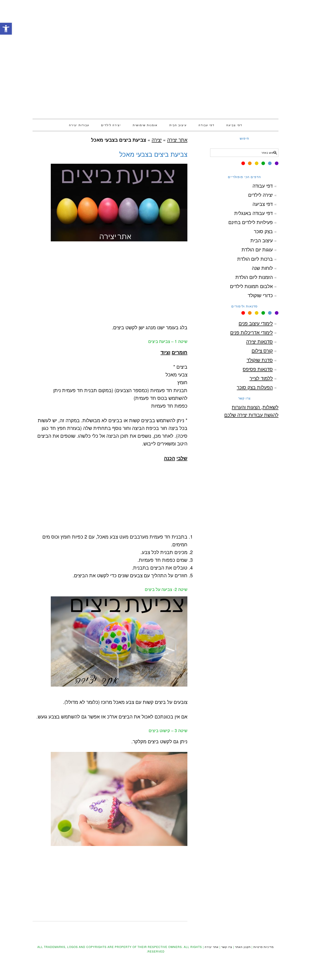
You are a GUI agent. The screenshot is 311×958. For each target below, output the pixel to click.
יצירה (157, 139)
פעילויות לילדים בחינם (250, 222)
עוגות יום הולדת (257, 249)
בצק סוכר (263, 231)
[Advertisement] (155, 76)
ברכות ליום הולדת (255, 258)
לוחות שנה (262, 267)
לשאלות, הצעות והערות (255, 407)
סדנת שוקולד (260, 359)
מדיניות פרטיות (263, 947)
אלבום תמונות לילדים (251, 286)
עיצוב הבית (261, 240)
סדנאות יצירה (259, 341)
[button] (6, 29)
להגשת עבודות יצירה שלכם (251, 414)
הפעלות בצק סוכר (255, 387)
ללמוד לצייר (261, 378)
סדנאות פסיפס (258, 368)
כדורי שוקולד (260, 295)
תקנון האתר (243, 947)
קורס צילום (262, 350)
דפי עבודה (262, 185)
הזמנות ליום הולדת (254, 276)
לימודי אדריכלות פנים (251, 332)
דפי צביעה (262, 203)
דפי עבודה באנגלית (253, 212)
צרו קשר (226, 947)
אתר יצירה (155, 23)
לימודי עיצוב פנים (256, 323)
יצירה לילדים (260, 194)
